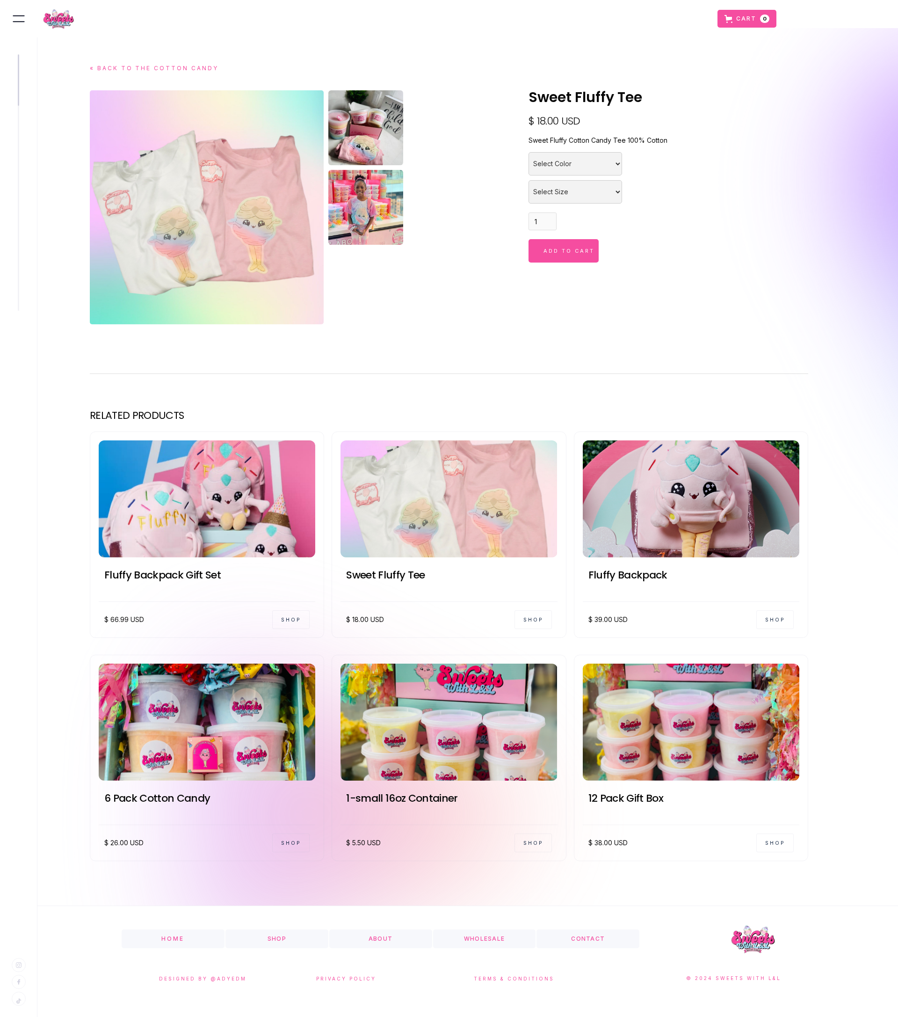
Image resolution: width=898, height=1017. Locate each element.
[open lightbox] (365, 127)
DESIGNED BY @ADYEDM (202, 978)
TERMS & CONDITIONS (514, 978)
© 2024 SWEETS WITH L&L (733, 978)
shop (277, 938)
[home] (56, 18)
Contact (588, 938)
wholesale (484, 938)
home (172, 938)
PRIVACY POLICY (346, 978)
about (380, 938)
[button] (746, 19)
